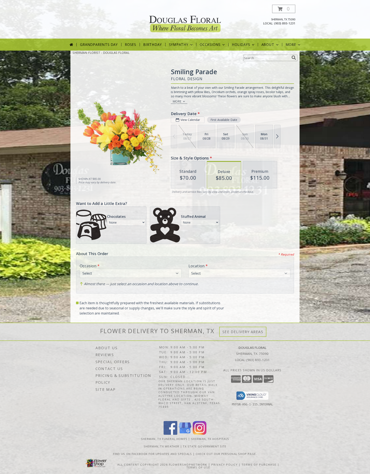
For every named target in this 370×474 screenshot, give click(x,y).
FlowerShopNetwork (188, 464)
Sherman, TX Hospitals (210, 439)
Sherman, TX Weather (161, 446)
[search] (293, 57)
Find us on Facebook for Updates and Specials (153, 454)
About (267, 44)
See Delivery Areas (242, 331)
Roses (130, 44)
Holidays (241, 44)
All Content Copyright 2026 (142, 464)
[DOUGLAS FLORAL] (185, 21)
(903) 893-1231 (284, 23)
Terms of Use (198, 467)
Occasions (210, 44)
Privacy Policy (224, 464)
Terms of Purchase (259, 464)
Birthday (152, 44)
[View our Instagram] (199, 434)
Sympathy (178, 44)
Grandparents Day (99, 44)
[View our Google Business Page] (185, 434)
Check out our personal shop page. (226, 454)
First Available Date (223, 120)
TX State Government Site (204, 446)
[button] (283, 9)
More (291, 44)
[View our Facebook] (170, 434)
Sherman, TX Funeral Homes (164, 439)
